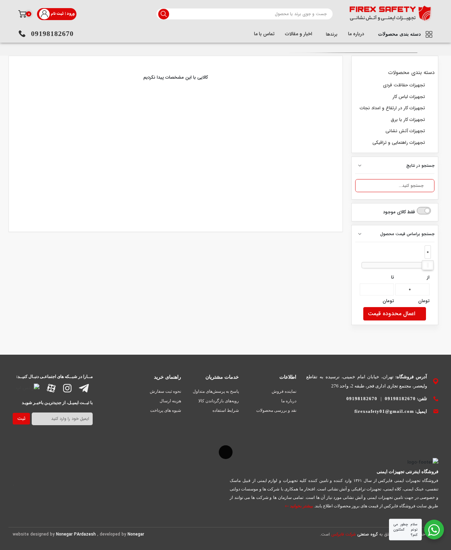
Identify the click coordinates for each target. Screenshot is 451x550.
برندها (331, 34)
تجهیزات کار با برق (408, 119)
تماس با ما (264, 34)
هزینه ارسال (170, 401)
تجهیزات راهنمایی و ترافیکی (399, 142)
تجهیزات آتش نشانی (405, 131)
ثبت (21, 418)
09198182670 (52, 33)
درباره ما (356, 34)
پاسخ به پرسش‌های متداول (216, 391)
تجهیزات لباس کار (409, 96)
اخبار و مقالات (298, 34)
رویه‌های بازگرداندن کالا (218, 401)
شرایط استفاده (225, 410)
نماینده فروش (284, 391)
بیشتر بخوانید (301, 505)
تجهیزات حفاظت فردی (404, 85)
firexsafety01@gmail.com (384, 411)
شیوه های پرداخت (165, 410)
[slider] (428, 265)
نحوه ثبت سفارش (165, 391)
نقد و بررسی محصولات (276, 410)
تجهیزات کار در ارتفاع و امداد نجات (393, 108)
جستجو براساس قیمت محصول (407, 234)
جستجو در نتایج (420, 165)
